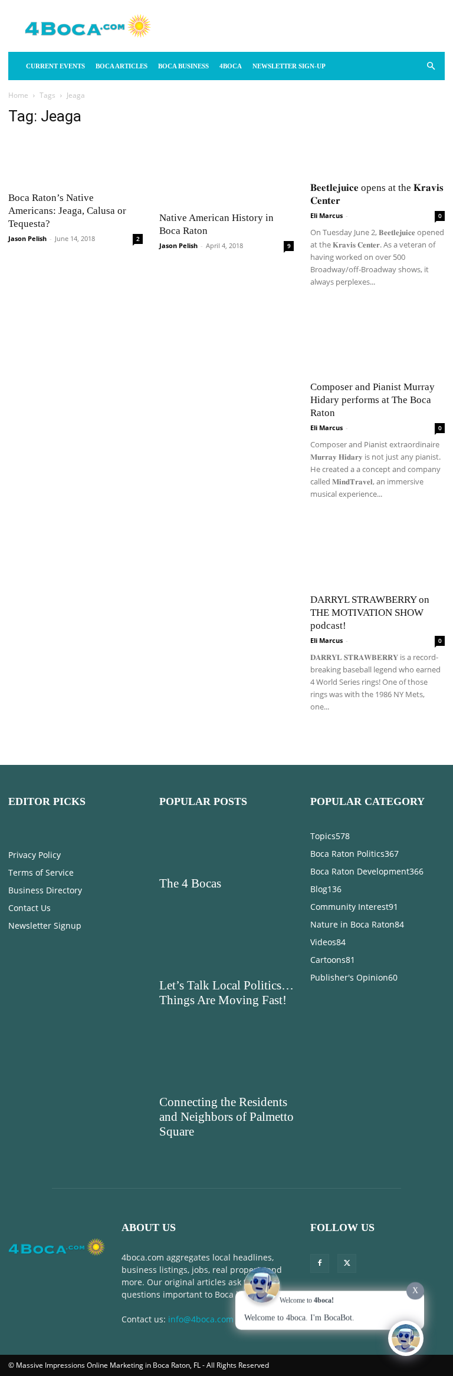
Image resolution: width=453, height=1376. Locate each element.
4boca (230, 66)
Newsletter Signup (44, 925)
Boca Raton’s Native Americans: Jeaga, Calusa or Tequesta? (67, 210)
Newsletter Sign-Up (289, 66)
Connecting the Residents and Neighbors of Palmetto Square (226, 1117)
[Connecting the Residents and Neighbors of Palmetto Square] (226, 1066)
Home (18, 95)
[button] (430, 66)
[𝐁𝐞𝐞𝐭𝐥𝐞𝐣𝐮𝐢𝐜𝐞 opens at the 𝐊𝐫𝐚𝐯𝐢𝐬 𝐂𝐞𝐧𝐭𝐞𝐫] (377, 140)
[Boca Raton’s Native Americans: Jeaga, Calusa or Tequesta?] (75, 160)
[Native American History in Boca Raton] (226, 170)
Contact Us (29, 907)
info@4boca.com (201, 1319)
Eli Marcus (326, 215)
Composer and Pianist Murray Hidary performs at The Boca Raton (372, 399)
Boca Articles (121, 66)
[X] (346, 1263)
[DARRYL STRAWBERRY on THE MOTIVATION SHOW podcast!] (377, 552)
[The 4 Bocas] (226, 848)
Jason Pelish (27, 238)
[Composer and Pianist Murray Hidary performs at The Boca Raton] (377, 340)
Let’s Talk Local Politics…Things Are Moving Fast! (226, 992)
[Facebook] (319, 1263)
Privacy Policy (34, 854)
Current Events (55, 66)
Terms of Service (41, 872)
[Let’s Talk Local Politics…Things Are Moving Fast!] (226, 950)
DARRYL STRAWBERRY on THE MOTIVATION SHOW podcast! (369, 612)
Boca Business (183, 66)
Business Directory (45, 890)
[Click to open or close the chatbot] (406, 1337)
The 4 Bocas (190, 883)
